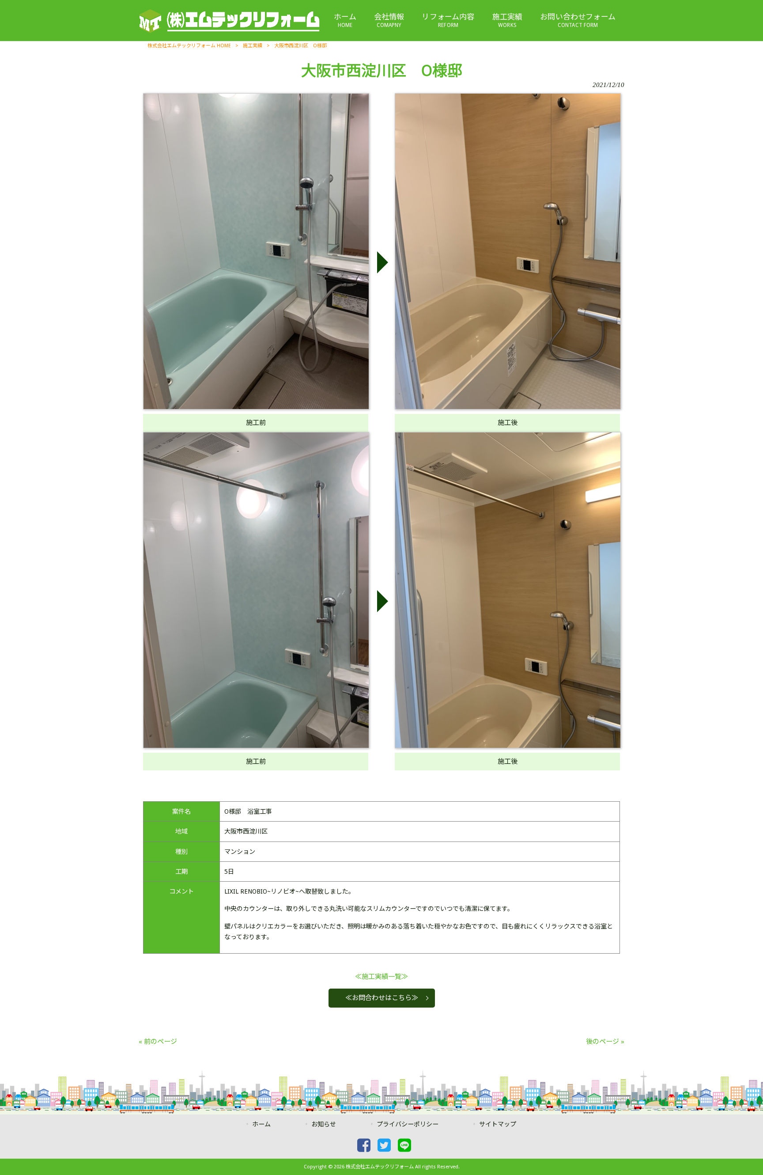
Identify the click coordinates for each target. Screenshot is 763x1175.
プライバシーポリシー (407, 1124)
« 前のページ (158, 1042)
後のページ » (605, 1042)
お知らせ (323, 1124)
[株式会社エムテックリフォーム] (229, 31)
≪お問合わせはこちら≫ (381, 998)
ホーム (261, 1124)
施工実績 (252, 46)
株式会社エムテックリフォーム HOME (189, 46)
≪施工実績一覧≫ (381, 977)
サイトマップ (497, 1124)
